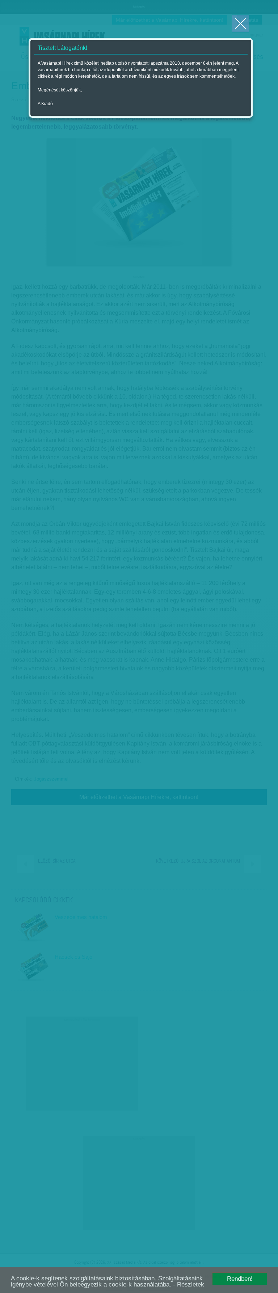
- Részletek (188, 1284)
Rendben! (240, 1278)
